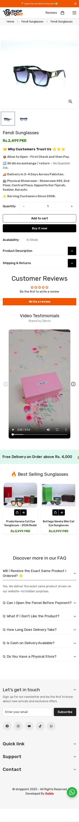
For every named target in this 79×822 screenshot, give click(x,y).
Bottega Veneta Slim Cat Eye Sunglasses (58, 523)
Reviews (51, 12)
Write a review (39, 301)
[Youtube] (29, 726)
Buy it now (39, 228)
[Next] (73, 384)
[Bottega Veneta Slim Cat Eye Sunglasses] (58, 495)
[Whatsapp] (51, 726)
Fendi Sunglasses (32, 21)
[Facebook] (7, 726)
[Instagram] (18, 726)
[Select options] (17, 512)
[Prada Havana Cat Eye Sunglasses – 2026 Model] (20, 495)
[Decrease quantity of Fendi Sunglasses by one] (23, 206)
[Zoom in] (70, 101)
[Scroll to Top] (72, 802)
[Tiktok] (40, 726)
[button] (62, 13)
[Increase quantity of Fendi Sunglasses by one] (72, 206)
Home (10, 21)
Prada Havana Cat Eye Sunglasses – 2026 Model (20, 523)
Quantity (9, 206)
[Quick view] (23, 512)
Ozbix (49, 793)
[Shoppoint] (13, 12)
